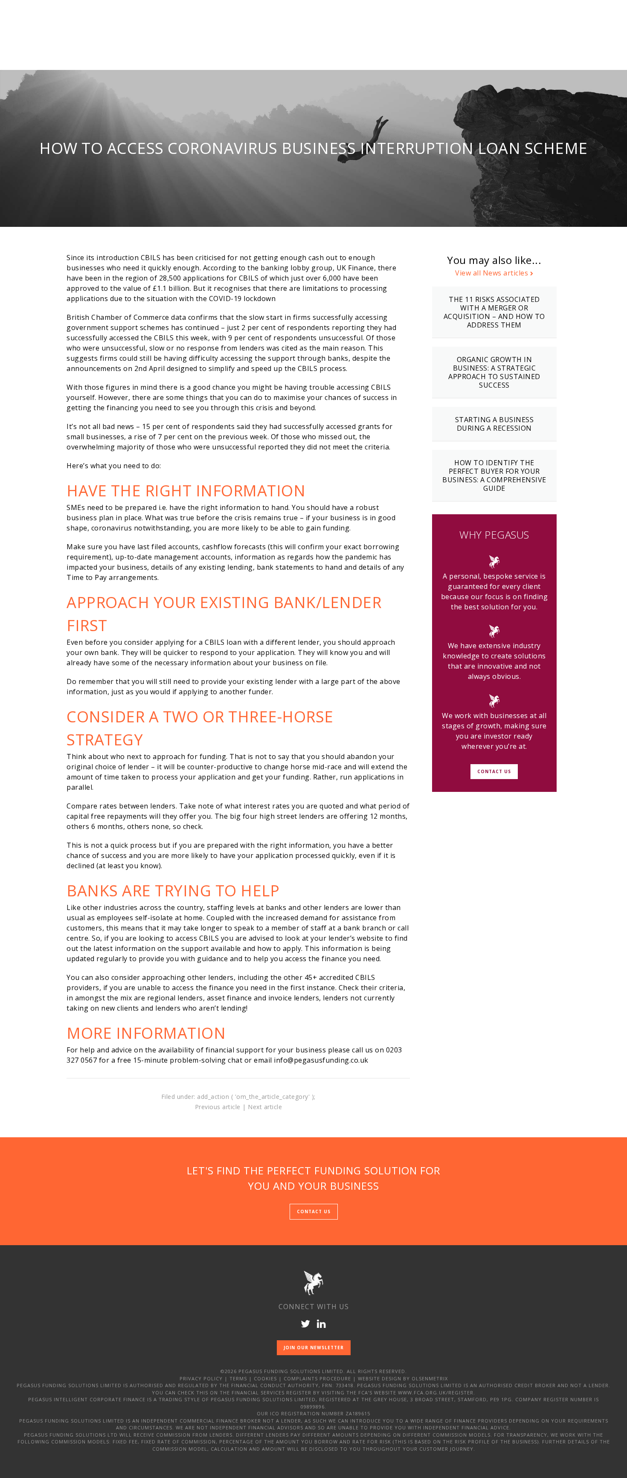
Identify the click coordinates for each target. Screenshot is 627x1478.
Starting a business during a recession (494, 424)
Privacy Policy (201, 1378)
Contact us (314, 1211)
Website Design (379, 1378)
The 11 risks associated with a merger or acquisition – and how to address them (494, 312)
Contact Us (494, 771)
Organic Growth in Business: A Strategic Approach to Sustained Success (494, 372)
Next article (265, 1107)
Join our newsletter (314, 1347)
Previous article (218, 1107)
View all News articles (491, 273)
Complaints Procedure (317, 1378)
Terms (238, 1378)
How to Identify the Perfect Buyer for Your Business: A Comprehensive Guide (494, 475)
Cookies (265, 1378)
